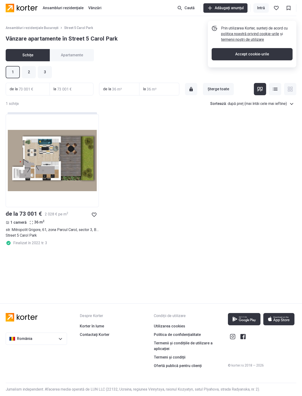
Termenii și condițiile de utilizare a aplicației (183, 346)
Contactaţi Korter (94, 334)
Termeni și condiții (169, 357)
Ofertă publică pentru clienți (178, 365)
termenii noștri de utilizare (242, 39)
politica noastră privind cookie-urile (250, 34)
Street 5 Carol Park (78, 28)
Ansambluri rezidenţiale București (32, 28)
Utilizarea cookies (169, 326)
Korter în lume (92, 326)
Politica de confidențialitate (177, 334)
